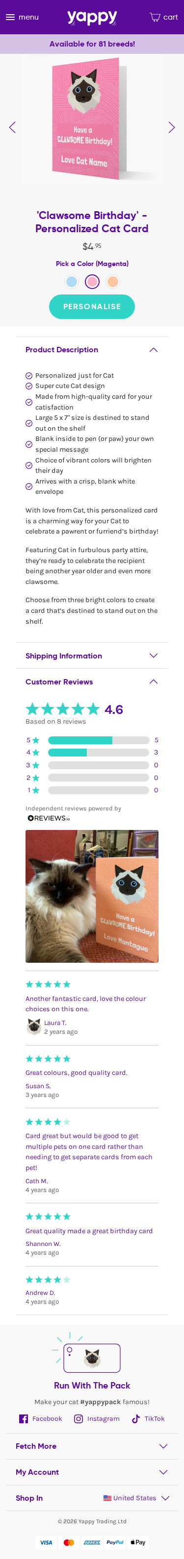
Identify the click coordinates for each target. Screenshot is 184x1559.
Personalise (92, 306)
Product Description (62, 349)
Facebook (46, 1418)
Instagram (103, 1418)
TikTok (154, 1418)
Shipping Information (64, 656)
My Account (37, 1472)
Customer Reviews (59, 682)
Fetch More (36, 1446)
